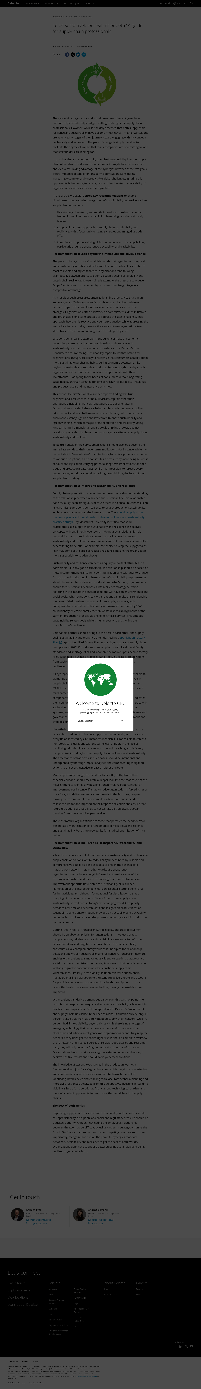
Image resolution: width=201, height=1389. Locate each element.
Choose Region (85, 720)
